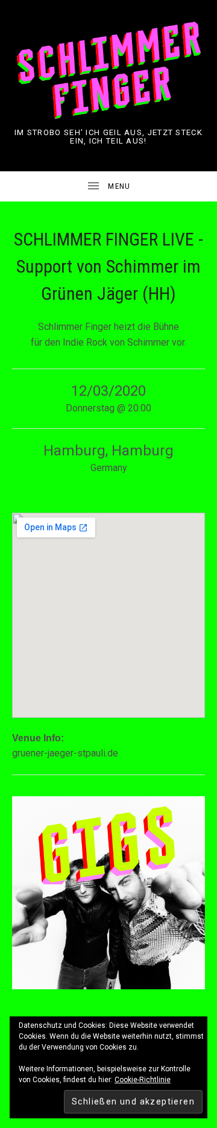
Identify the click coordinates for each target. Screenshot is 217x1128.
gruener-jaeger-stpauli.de (65, 753)
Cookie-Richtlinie (143, 1080)
